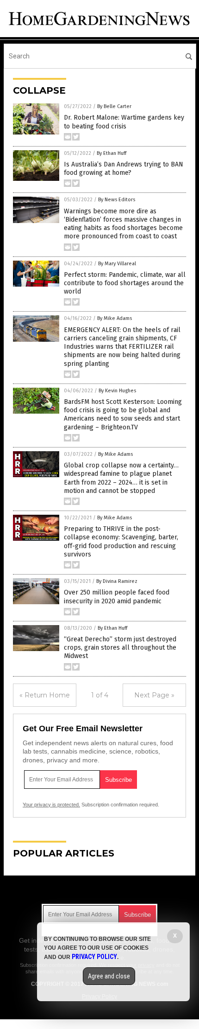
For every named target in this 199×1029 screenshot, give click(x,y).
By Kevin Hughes (117, 391)
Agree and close (109, 976)
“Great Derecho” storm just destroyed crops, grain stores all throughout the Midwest (120, 647)
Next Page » (154, 695)
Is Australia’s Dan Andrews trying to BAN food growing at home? (123, 168)
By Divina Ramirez (116, 581)
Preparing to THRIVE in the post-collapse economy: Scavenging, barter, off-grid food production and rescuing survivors (121, 541)
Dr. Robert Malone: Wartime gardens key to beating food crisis (124, 122)
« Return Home (44, 695)
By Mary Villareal (117, 264)
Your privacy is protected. (51, 804)
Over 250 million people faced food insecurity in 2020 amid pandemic (116, 596)
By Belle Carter (114, 106)
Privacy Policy (94, 956)
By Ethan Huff (111, 153)
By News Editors (116, 200)
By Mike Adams (114, 318)
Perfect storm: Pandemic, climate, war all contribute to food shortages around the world (125, 283)
